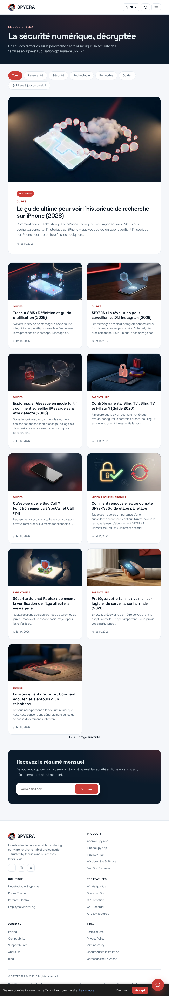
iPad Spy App (95, 855)
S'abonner (87, 789)
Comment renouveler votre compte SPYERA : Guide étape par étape (122, 505)
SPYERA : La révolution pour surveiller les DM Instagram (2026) (121, 315)
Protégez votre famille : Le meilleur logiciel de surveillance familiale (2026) (122, 603)
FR (131, 7)
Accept (140, 990)
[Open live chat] (158, 985)
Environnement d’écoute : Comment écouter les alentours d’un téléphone (44, 699)
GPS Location (95, 900)
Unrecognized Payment (102, 959)
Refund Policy (95, 945)
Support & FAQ (17, 945)
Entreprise (106, 75)
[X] (31, 868)
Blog (11, 959)
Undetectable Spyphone (23, 886)
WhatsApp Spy (96, 886)
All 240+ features (98, 913)
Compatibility (16, 938)
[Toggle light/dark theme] (145, 7)
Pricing (12, 932)
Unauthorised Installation (103, 952)
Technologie (82, 75)
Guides (127, 75)
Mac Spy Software (98, 868)
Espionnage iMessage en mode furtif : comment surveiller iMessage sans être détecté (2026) (45, 408)
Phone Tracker (17, 893)
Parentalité (35, 75)
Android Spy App (97, 841)
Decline (121, 990)
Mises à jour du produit (31, 85)
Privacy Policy (95, 938)
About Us (14, 952)
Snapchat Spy (96, 893)
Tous (15, 75)
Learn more (86, 990)
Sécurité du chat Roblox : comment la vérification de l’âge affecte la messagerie (44, 603)
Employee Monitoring (21, 907)
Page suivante (90, 737)
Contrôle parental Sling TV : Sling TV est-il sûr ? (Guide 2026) (123, 405)
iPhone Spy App (97, 848)
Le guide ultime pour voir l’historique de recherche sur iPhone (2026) (83, 212)
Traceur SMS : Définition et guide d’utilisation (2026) (42, 315)
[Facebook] (12, 868)
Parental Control (18, 900)
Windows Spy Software (101, 861)
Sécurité (58, 75)
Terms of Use (95, 932)
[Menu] (156, 7)
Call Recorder (95, 907)
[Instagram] (21, 868)
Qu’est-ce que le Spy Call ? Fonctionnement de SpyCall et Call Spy (43, 508)
